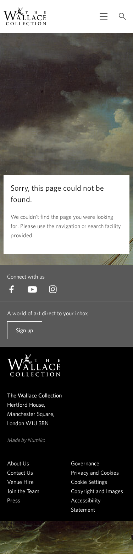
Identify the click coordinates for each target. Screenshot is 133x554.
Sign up (24, 333)
